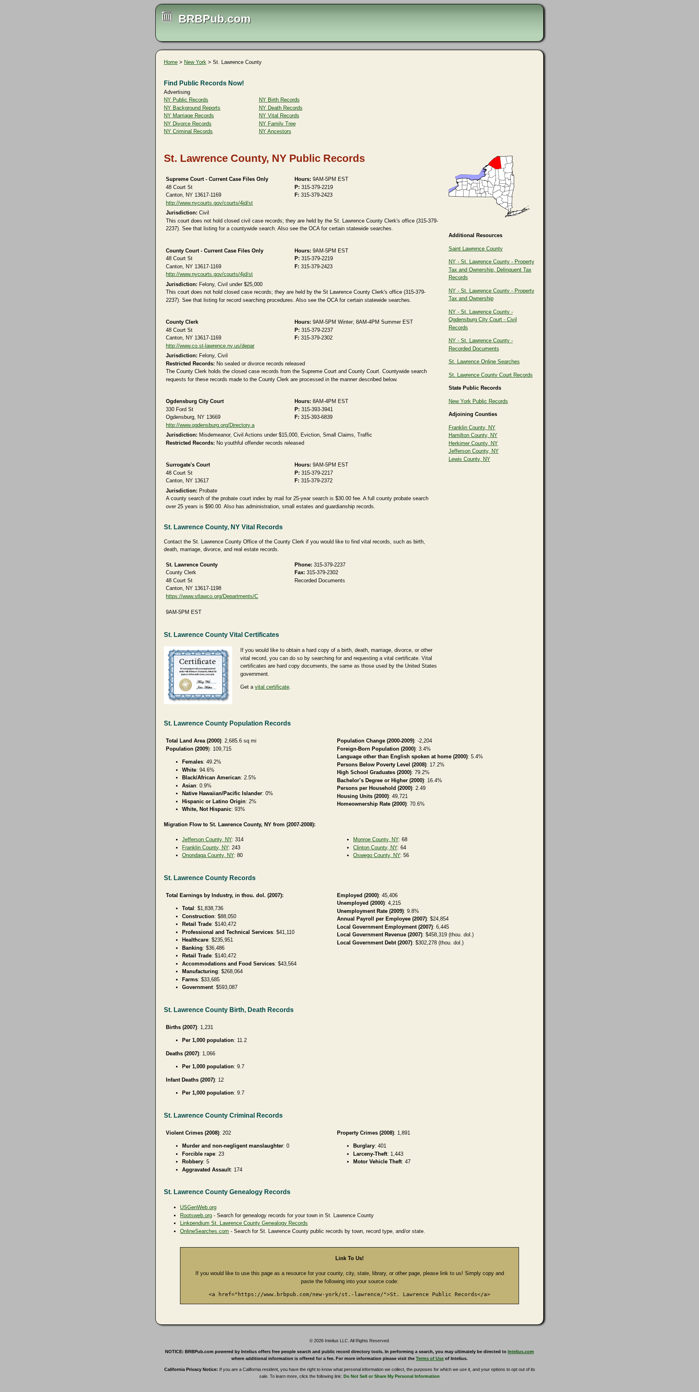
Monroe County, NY (375, 839)
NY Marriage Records (189, 115)
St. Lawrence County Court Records (491, 375)
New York (195, 62)
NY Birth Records (279, 100)
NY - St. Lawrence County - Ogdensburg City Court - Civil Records (483, 320)
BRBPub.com (214, 19)
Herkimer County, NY (473, 443)
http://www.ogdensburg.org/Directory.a (210, 425)
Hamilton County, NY (473, 435)
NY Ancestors (275, 131)
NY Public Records (186, 100)
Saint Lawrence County (476, 249)
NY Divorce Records (188, 124)
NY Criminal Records (188, 131)
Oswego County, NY (376, 855)
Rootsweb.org (196, 1215)
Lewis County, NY (469, 459)
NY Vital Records (279, 115)
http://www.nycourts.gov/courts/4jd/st (209, 203)
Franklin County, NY (472, 427)
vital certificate (272, 687)
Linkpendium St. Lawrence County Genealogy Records (244, 1223)
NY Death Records (281, 108)
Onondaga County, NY (208, 855)
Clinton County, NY (375, 848)
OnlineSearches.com (204, 1231)
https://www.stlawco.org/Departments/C (212, 596)
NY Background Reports (192, 108)
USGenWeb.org (198, 1207)
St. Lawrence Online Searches (484, 362)
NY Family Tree (277, 124)
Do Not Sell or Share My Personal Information (391, 1376)
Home (171, 62)
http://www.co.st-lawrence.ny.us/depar (210, 346)
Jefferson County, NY (474, 451)
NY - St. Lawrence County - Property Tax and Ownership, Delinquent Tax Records (491, 269)
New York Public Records (478, 401)
